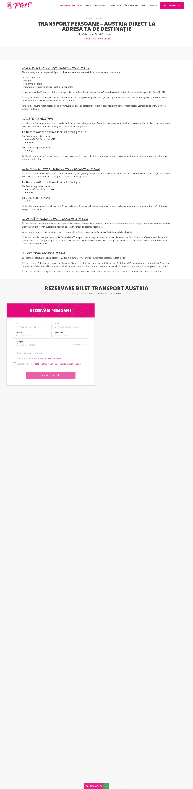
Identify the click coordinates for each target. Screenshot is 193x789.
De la (18, 324)
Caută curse (48, 375)
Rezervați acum (172, 5)
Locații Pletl (100, 18)
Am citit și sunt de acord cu (39, 358)
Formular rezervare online (96, 38)
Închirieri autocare (135, 5)
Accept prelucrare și (49, 364)
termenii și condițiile (52, 358)
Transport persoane (71, 5)
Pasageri (19, 342)
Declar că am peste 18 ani (29, 353)
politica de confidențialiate (71, 364)
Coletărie (100, 5)
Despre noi (115, 5)
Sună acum (95, 786)
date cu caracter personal (46, 364)
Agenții (153, 5)
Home (89, 18)
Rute (88, 5)
